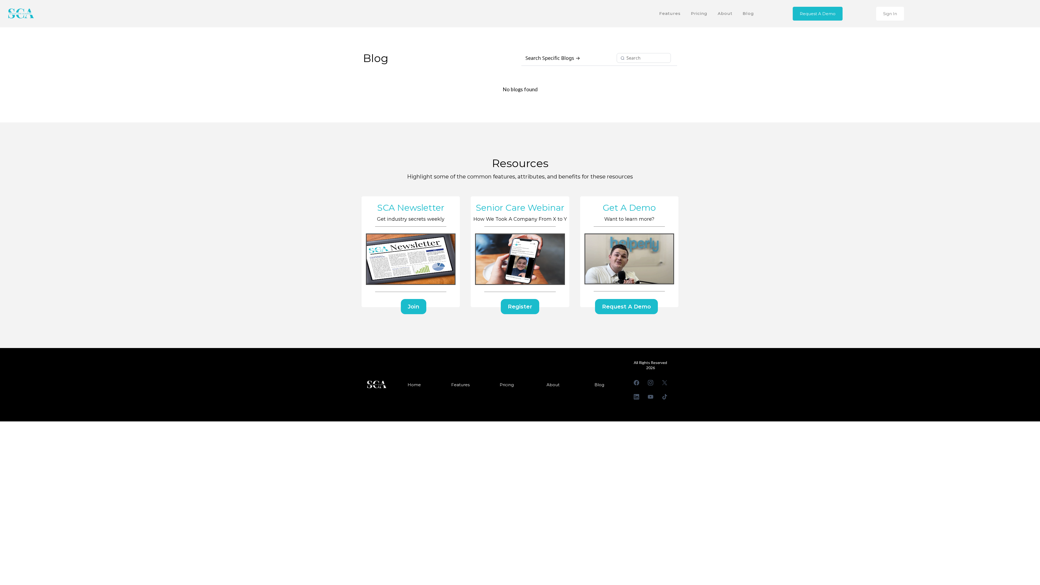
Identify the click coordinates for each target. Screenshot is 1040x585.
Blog (748, 13)
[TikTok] (665, 397)
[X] (665, 383)
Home (414, 384)
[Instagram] (651, 383)
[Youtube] (651, 397)
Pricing (699, 13)
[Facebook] (636, 383)
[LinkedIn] (636, 397)
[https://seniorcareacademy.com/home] (20, 13)
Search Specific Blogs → (552, 58)
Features (670, 13)
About (725, 13)
